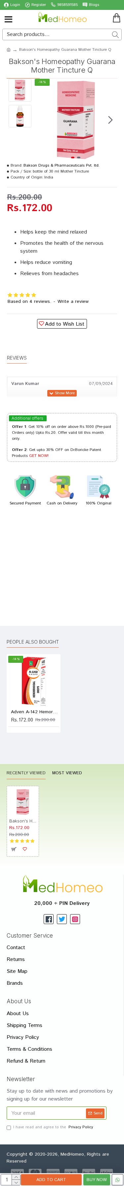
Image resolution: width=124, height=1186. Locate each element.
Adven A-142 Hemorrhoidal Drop (35, 712)
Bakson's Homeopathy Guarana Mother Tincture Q (22, 820)
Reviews (17, 358)
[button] (41, 119)
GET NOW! (39, 456)
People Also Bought (33, 642)
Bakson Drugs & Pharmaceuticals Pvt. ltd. (61, 165)
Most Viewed (67, 773)
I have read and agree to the (53, 1127)
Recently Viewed (26, 773)
